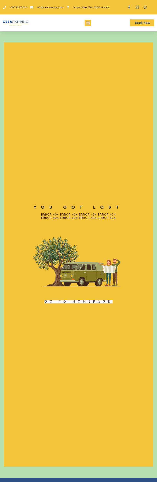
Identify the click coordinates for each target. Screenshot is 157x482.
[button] (88, 23)
